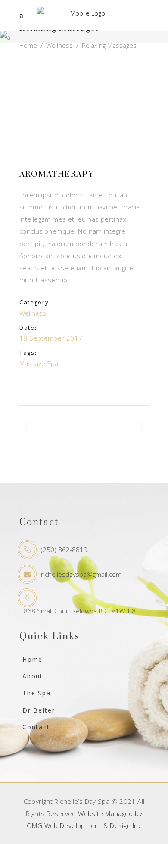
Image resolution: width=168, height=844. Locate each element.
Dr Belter (38, 710)
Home (28, 45)
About (32, 676)
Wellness (59, 45)
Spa (52, 363)
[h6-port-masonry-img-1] (84, 88)
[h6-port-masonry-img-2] (84, 138)
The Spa (36, 693)
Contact (36, 727)
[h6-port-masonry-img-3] (84, 113)
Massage (32, 363)
